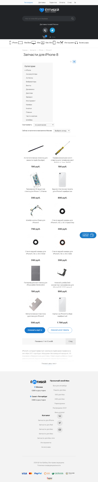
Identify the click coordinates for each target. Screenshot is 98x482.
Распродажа (28, 2)
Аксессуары (84, 43)
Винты (28, 85)
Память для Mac (59, 390)
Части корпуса (31, 116)
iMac (39, 43)
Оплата (62, 2)
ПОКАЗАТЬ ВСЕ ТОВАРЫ (60, 330)
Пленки (29, 112)
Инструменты (46, 442)
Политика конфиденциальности (49, 465)
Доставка (41, 2)
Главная (25, 50)
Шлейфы (29, 120)
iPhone (14, 43)
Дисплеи (29, 93)
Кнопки (29, 108)
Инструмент (69, 43)
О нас (70, 2)
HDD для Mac (60, 399)
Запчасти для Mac (46, 429)
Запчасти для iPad (46, 425)
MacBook (27, 43)
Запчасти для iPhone (46, 420)
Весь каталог (60, 412)
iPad (58, 43)
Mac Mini (49, 43)
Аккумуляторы (31, 74)
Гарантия (53, 2)
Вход (53, 37)
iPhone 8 (48, 50)
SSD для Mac (60, 394)
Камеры (29, 105)
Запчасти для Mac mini (46, 438)
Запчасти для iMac (46, 434)
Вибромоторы (31, 82)
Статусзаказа (86, 235)
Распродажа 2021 (60, 408)
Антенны (29, 78)
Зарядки (29, 97)
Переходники (59, 403)
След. (71, 341)
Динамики (30, 89)
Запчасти (33, 50)
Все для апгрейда (60, 385)
